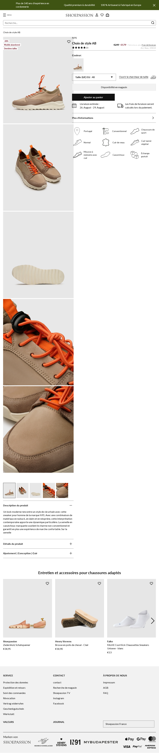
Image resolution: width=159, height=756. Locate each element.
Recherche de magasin (65, 687)
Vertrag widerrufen (13, 703)
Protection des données (15, 682)
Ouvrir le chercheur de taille (133, 76)
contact (57, 682)
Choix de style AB (11, 32)
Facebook (58, 703)
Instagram (58, 698)
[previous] (6, 620)
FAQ (105, 692)
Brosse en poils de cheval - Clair (72, 644)
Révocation (9, 698)
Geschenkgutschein (13, 708)
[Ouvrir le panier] (107, 15)
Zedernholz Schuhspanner (16, 644)
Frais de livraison (149, 45)
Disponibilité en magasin (114, 87)
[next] (153, 620)
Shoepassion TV (61, 692)
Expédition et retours (14, 687)
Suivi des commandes (14, 692)
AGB (105, 687)
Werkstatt (8, 713)
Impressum (109, 682)
